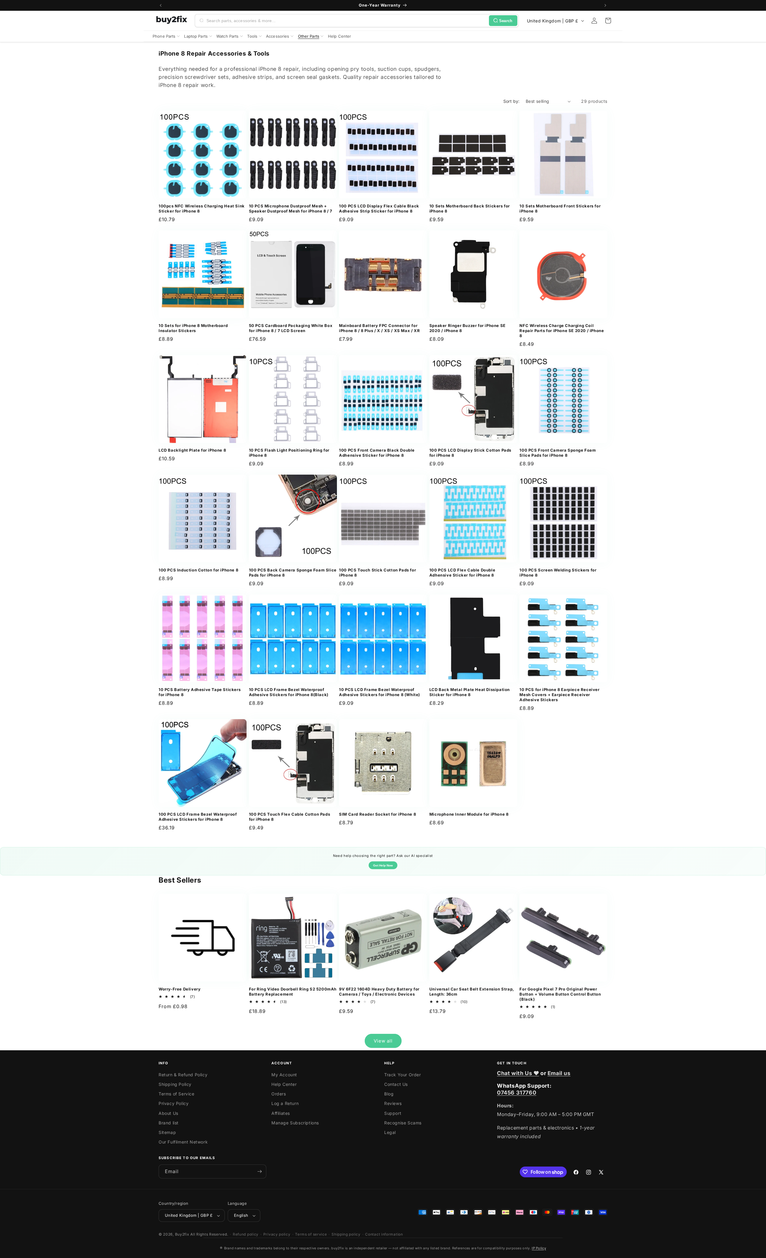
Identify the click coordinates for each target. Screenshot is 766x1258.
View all (383, 1041)
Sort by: (511, 101)
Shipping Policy (175, 1084)
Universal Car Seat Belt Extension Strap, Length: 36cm (471, 991)
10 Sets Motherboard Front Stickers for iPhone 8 (560, 208)
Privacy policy (277, 1234)
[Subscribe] (259, 1171)
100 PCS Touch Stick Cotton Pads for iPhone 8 (377, 572)
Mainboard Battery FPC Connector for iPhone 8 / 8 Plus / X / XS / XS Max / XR (379, 328)
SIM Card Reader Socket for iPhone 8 (377, 814)
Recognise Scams (403, 1122)
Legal (390, 1132)
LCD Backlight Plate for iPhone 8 (192, 450)
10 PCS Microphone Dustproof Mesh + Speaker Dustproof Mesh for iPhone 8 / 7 (290, 208)
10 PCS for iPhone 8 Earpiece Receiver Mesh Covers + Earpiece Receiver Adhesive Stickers (559, 694)
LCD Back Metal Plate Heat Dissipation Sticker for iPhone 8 (469, 692)
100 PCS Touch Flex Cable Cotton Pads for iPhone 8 (289, 817)
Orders (278, 1093)
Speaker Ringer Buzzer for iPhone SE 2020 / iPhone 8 (467, 328)
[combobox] (346, 20)
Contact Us (396, 1084)
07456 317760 (516, 1092)
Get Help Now (383, 865)
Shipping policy (346, 1234)
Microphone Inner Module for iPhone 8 (469, 814)
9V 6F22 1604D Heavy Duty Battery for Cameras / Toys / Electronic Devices (379, 991)
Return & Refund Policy (183, 1074)
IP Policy (539, 1248)
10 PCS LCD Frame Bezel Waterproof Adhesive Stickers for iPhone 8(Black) (289, 692)
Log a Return (285, 1103)
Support (392, 1113)
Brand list (169, 1122)
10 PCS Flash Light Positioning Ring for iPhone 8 (289, 453)
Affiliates (280, 1113)
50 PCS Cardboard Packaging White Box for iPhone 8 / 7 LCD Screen (291, 328)
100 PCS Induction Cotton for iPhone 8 (198, 570)
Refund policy (246, 1234)
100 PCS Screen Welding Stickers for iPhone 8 (557, 572)
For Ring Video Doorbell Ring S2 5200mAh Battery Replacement (293, 991)
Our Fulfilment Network (183, 1141)
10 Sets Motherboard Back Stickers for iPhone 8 (469, 208)
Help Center (284, 1084)
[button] (608, 20)
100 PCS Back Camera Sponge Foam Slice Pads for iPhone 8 (293, 572)
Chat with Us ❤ (518, 1073)
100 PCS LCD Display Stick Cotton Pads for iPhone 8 (470, 453)
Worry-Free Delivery (179, 989)
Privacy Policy (174, 1103)
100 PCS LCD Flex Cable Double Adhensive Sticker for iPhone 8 (462, 572)
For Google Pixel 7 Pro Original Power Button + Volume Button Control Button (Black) (560, 994)
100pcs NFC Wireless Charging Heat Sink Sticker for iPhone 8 (202, 208)
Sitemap (167, 1132)
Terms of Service (176, 1093)
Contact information (384, 1234)
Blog (388, 1093)
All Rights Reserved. (209, 1234)
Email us (559, 1073)
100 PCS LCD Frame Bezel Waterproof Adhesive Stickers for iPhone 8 (198, 817)
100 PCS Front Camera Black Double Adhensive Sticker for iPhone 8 (377, 453)
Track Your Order (402, 1074)
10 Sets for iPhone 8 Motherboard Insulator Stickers (193, 328)
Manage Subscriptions (295, 1122)
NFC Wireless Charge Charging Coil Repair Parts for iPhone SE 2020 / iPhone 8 (561, 330)
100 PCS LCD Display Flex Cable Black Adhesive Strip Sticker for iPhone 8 (379, 208)
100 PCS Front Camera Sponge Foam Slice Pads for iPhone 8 (557, 453)
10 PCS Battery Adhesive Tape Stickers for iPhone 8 (200, 692)
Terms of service (311, 1234)
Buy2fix (182, 1234)
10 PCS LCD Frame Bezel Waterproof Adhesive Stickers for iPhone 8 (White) (379, 692)
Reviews (393, 1103)
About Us (168, 1113)
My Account (284, 1074)
